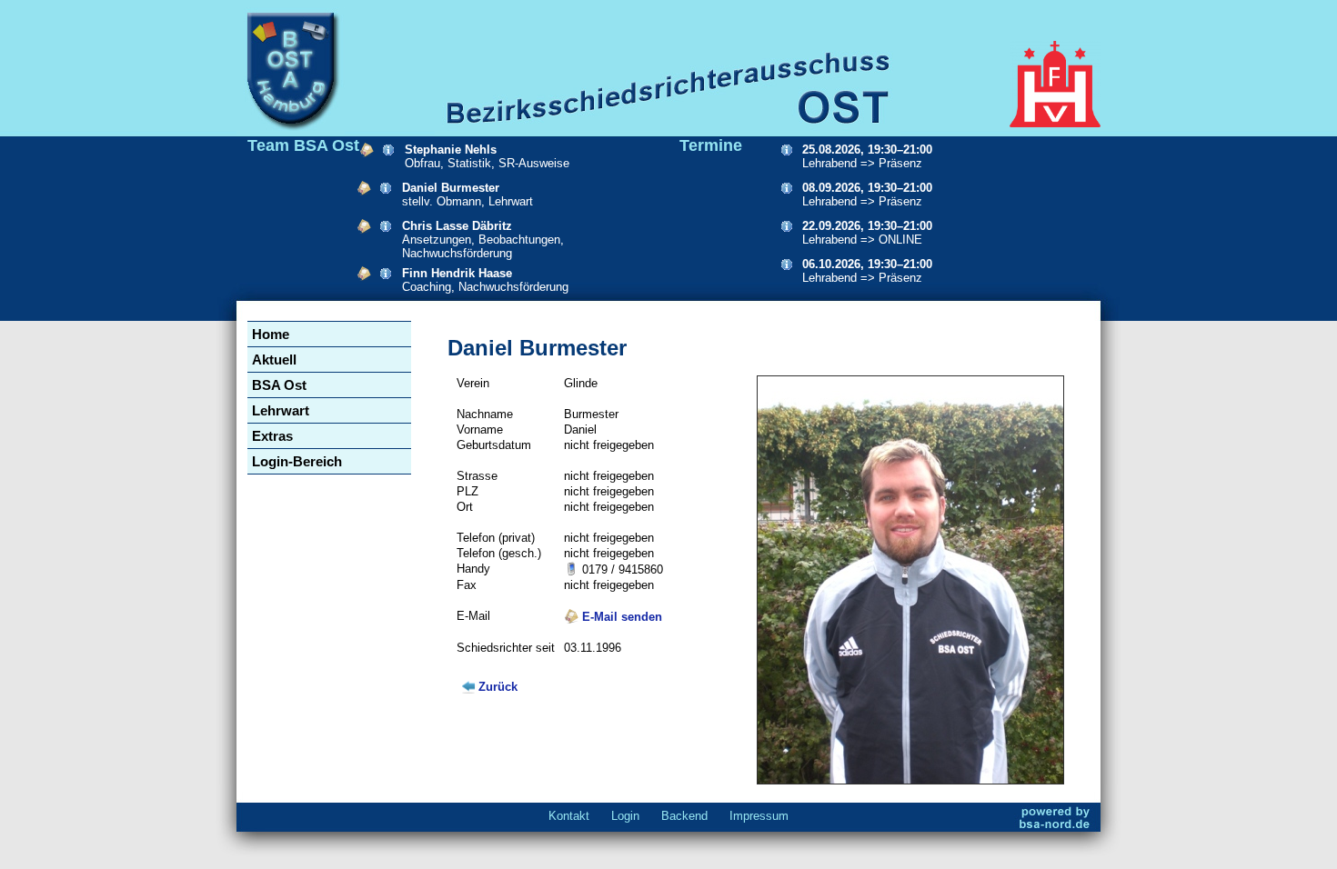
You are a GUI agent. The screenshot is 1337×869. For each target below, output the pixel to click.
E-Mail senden (620, 617)
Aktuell (274, 359)
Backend (684, 816)
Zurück (498, 687)
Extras (272, 436)
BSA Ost (279, 385)
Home (270, 334)
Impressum (759, 816)
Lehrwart (280, 410)
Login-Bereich (297, 461)
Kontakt (568, 816)
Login (625, 816)
